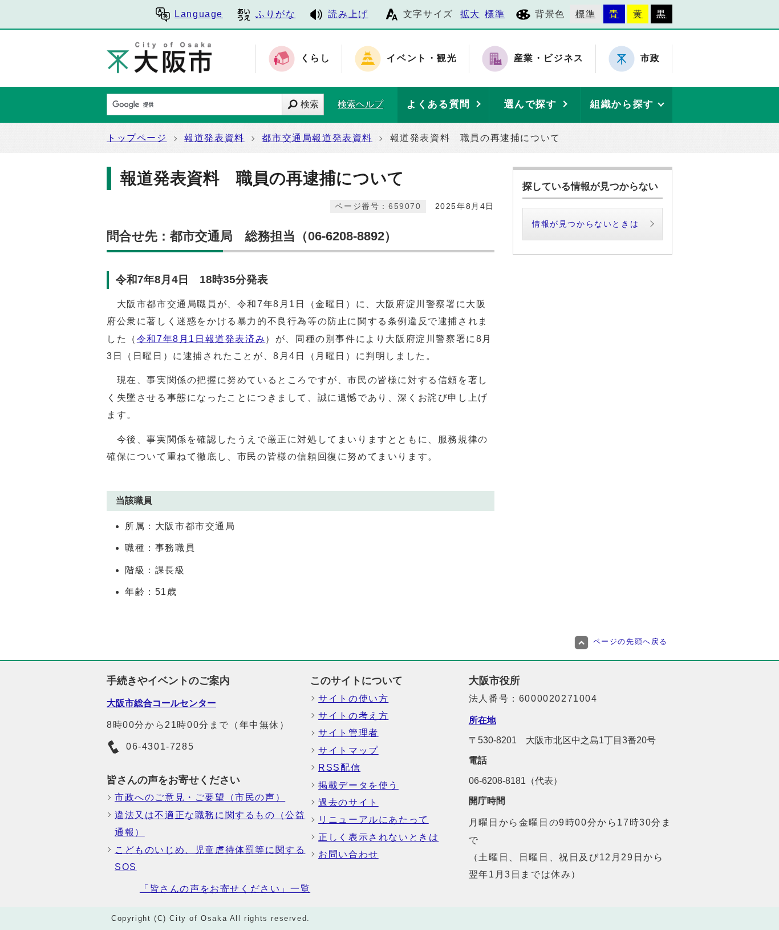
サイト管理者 (348, 733)
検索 (310, 104)
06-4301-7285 (160, 746)
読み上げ (348, 14)
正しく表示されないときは (378, 837)
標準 (495, 14)
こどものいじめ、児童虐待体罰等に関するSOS (210, 858)
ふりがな (275, 14)
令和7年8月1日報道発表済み (201, 339)
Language (199, 14)
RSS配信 (339, 767)
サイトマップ (348, 750)
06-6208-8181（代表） (515, 781)
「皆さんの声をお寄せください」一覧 (225, 888)
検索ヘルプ (360, 104)
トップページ (137, 138)
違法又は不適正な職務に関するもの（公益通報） (210, 823)
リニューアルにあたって (373, 819)
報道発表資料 (214, 138)
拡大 (470, 14)
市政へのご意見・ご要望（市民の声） (200, 797)
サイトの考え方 (353, 715)
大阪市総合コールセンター (161, 703)
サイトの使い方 (353, 698)
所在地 (482, 720)
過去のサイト (348, 802)
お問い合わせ (348, 854)
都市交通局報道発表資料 (317, 138)
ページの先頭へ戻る (630, 641)
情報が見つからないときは (585, 223)
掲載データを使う (358, 785)
